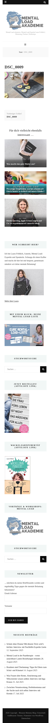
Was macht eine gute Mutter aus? (21, 164)
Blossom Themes (16, 716)
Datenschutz (25, 718)
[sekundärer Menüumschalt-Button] (5, 2)
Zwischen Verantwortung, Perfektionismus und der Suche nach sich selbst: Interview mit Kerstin (26, 690)
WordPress (39, 716)
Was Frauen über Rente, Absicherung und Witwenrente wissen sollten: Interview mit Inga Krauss (26, 679)
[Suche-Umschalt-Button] (45, 2)
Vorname (8, 606)
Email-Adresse (11, 593)
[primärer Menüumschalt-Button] (25, 44)
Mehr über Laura (12, 301)
